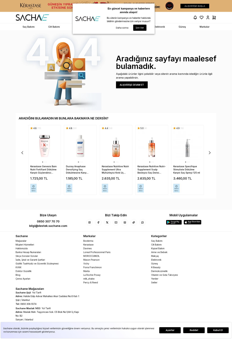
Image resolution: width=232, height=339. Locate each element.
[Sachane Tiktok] (134, 222)
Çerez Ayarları (23, 278)
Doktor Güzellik (24, 271)
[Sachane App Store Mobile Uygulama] (192, 222)
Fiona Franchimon (92, 267)
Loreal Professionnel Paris (96, 252)
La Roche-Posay (92, 275)
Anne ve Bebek (159, 252)
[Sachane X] (107, 222)
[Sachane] (32, 17)
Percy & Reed (90, 282)
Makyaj (155, 256)
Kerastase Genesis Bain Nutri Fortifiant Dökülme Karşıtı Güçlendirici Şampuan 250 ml (43, 169)
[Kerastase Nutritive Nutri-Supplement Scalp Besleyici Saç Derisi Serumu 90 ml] (151, 146)
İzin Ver (140, 27)
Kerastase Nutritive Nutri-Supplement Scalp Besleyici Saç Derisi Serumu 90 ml (151, 169)
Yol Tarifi (36, 292)
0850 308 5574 (28, 304)
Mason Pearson (91, 259)
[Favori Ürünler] (201, 17)
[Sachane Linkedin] (125, 222)
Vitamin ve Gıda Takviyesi (164, 275)
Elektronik (156, 259)
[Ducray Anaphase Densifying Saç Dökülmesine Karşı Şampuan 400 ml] (80, 146)
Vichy (86, 263)
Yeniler (154, 278)
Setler (154, 282)
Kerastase (88, 244)
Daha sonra (122, 27)
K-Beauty (156, 267)
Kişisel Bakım (157, 248)
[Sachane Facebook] (98, 222)
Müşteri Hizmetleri (25, 244)
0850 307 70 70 (48, 221)
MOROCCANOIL (91, 256)
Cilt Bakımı (156, 244)
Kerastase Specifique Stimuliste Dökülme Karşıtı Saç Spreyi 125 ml (186, 169)
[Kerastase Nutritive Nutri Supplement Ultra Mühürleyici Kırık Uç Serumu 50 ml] (116, 146)
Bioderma (88, 240)
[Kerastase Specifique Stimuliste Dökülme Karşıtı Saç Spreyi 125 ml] (187, 146)
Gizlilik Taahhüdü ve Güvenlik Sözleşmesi (37, 263)
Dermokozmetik (159, 271)
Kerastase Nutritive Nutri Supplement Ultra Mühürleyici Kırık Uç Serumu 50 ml (115, 169)
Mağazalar (21, 240)
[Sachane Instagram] (89, 222)
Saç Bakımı (156, 240)
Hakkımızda (22, 248)
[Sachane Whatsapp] (142, 222)
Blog (18, 275)
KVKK (18, 267)
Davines (87, 248)
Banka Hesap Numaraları (28, 252)
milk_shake (89, 278)
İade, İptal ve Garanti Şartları (30, 259)
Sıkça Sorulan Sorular (27, 256)
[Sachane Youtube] (116, 222)
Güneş (154, 263)
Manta (86, 271)
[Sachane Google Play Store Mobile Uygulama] (174, 222)
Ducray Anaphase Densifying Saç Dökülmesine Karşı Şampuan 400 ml (76, 169)
